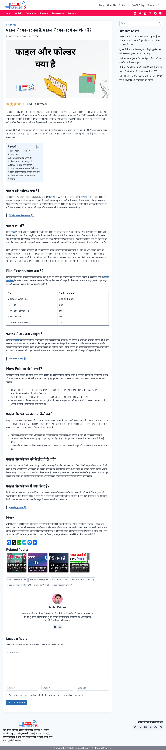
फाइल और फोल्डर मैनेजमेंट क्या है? (19, 585)
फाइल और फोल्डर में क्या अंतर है (83, 580)
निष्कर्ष (12, 179)
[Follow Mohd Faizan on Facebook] (55, 627)
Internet (44, 13)
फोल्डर (16, 340)
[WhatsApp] (150, 13)
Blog (101, 5)
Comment (13, 652)
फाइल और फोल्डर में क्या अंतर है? (23, 175)
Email (46, 688)
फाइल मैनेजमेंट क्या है (41, 585)
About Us (111, 5)
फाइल (13, 232)
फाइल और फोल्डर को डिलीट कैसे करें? (25, 172)
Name (11, 688)
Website (82, 688)
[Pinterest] (160, 13)
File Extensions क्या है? (21, 158)
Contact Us (123, 5)
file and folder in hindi (16, 580)
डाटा (50, 197)
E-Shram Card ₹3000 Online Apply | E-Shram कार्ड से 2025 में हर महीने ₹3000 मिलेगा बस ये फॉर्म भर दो (139, 40)
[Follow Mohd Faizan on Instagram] (60, 627)
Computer (31, 13)
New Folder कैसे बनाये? (21, 165)
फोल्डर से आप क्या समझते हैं (21, 161)
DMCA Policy (138, 5)
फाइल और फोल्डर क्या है (59, 580)
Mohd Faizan (14, 36)
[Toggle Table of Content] (37, 147)
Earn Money (58, 13)
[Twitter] (140, 13)
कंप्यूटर (84, 197)
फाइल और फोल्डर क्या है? (20, 150)
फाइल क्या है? (15, 154)
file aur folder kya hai (39, 580)
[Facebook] (134, 13)
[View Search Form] (160, 5)
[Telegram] (155, 13)
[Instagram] (145, 13)
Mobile (18, 13)
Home (8, 13)
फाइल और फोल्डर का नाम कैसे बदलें (24, 168)
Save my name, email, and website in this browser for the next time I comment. (46, 695)
